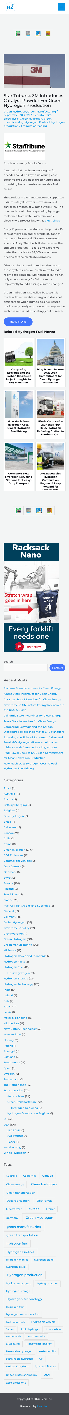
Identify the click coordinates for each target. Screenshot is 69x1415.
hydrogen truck (15, 1322)
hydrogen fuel (17, 1243)
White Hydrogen (15, 1152)
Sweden (9, 1073)
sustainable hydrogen (19, 1358)
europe (34, 1209)
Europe (8, 883)
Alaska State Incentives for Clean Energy (30, 693)
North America (36, 1336)
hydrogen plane (44, 1259)
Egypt (8, 877)
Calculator (10, 827)
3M (49, 115)
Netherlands (13, 1336)
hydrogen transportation (22, 1314)
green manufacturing (24, 1227)
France (8, 900)
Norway (9, 1040)
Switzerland (12, 1079)
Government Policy (16, 928)
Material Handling (15, 1017)
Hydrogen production (25, 1275)
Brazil (7, 821)
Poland (8, 1045)
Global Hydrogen (15, 922)
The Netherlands (15, 1084)
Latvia (7, 1012)
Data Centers (12, 866)
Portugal (9, 1051)
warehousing (12, 1147)
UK (6, 1119)
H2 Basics (10, 950)
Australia (9, 793)
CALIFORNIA (15, 1136)
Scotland (9, 1056)
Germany (10, 916)
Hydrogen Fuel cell (37, 122)
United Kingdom (17, 1366)
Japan (8, 1006)
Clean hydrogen (44, 1184)
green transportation (22, 1235)
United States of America (21, 1374)
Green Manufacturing (41, 111)
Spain (7, 1068)
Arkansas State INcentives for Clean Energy (32, 699)
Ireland (8, 995)
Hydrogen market (17, 1259)
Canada (9, 833)
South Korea (12, 1062)
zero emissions (16, 1382)
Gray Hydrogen (14, 933)
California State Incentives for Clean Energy (32, 715)
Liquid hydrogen (30, 1329)
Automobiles (15, 1096)
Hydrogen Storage (16, 978)
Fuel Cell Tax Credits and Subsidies (27, 905)
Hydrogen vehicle (43, 1322)
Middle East (11, 1023)
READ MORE (18, 321)
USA (6, 1124)
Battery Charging (15, 805)
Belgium (9, 810)
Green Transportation (21, 1101)
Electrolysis (11, 118)
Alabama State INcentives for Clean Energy (32, 688)
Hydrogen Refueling (24, 1107)
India (7, 989)
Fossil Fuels (11, 894)
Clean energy (15, 1184)
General (9, 911)
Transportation (13, 1090)
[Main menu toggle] (62, 7)
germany (12, 1217)
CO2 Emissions (13, 855)
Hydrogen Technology (18, 984)
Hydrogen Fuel (14, 967)
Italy (6, 1001)
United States (45, 1366)
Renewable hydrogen (19, 1351)
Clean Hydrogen (14, 849)
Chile (7, 838)
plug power (13, 1343)
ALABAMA (14, 1130)
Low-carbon (53, 1329)
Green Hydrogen (15, 111)
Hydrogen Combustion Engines (28, 1113)
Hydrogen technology (24, 1299)
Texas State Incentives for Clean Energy (30, 721)
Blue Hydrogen (14, 816)
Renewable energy (39, 1343)
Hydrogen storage (18, 1291)
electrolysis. (52, 220)
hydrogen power (16, 1266)
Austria (8, 799)
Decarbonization (18, 1200)
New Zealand (12, 1034)
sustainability (47, 1351)
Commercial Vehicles (18, 860)
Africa (7, 788)
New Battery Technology (20, 1028)
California (29, 1175)
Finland (9, 888)
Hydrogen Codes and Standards (25, 956)
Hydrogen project (18, 1283)
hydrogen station (47, 1283)
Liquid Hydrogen (18, 973)
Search (8, 661)
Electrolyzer (14, 1208)
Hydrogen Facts (14, 961)
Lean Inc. (43, 1406)
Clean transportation (20, 1192)
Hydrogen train (15, 1306)
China (7, 844)
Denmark (10, 872)
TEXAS (11, 1141)
